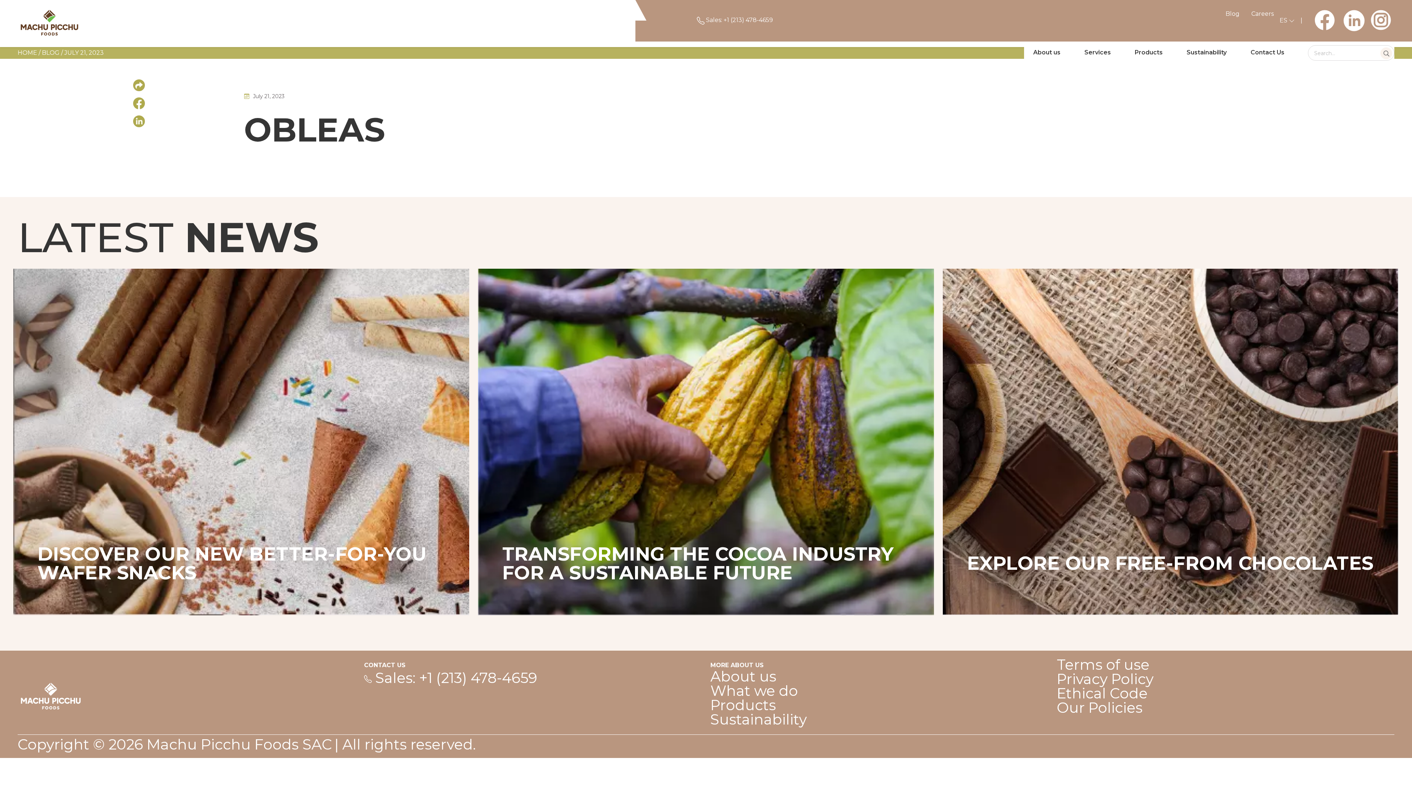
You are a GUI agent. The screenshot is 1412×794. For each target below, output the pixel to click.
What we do (754, 691)
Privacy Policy (1105, 679)
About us (1046, 52)
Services (1097, 52)
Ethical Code (1102, 693)
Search (1386, 53)
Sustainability (1207, 52)
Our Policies (1099, 707)
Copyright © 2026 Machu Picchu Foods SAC (175, 744)
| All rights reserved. (405, 744)
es (1284, 20)
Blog (1233, 13)
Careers (1262, 13)
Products (1149, 52)
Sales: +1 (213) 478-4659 (739, 20)
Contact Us (1267, 52)
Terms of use (1103, 664)
